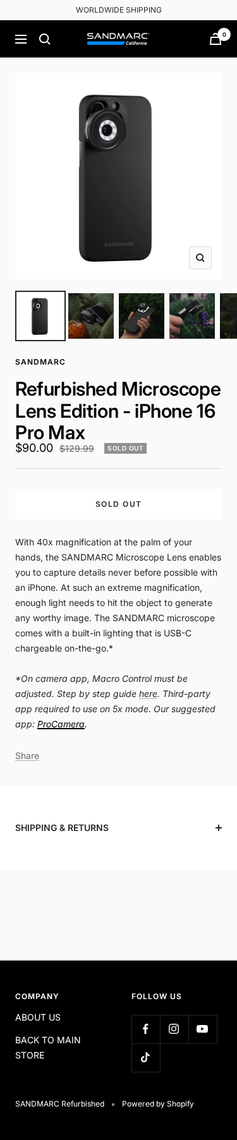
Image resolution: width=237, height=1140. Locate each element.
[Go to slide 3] (141, 316)
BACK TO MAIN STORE (48, 1047)
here (148, 693)
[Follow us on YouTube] (202, 1029)
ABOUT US (38, 1017)
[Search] (45, 39)
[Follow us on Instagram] (174, 1029)
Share (27, 755)
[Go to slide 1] (40, 316)
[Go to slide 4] (192, 316)
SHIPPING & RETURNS (62, 827)
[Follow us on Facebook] (145, 1029)
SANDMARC (40, 362)
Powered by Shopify (158, 1103)
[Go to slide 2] (91, 316)
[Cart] (215, 39)
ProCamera (61, 724)
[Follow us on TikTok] (145, 1057)
